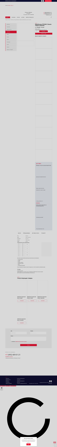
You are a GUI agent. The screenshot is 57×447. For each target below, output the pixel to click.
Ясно (28, 444)
